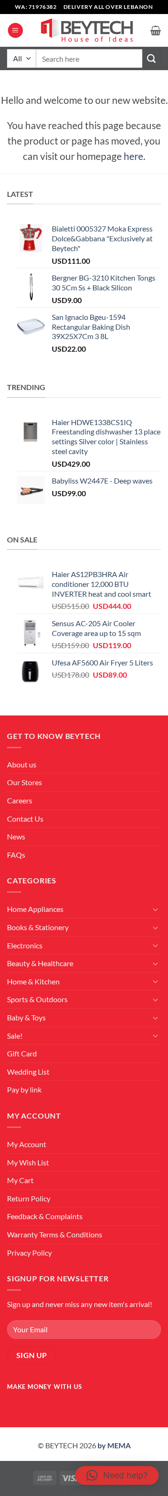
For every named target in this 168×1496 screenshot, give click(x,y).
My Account (26, 1144)
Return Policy (28, 1198)
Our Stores (24, 782)
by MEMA (114, 1445)
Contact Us (25, 818)
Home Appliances (35, 908)
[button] (15, 30)
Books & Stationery (38, 927)
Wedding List (28, 1071)
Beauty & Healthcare (40, 963)
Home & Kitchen (33, 981)
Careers (19, 800)
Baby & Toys (26, 1017)
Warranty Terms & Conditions (54, 1234)
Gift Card (22, 1053)
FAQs (16, 854)
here (133, 156)
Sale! (14, 1035)
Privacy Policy (29, 1252)
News (16, 836)
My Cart (20, 1180)
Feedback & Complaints (45, 1216)
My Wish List (28, 1162)
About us (21, 764)
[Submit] (151, 58)
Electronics (24, 945)
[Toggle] (155, 909)
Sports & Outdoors (37, 999)
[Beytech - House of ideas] (86, 30)
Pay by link (24, 1089)
